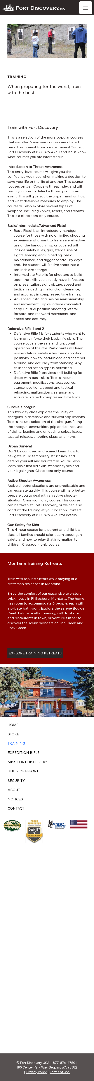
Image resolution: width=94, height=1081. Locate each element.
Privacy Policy (36, 1072)
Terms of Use (60, 1072)
